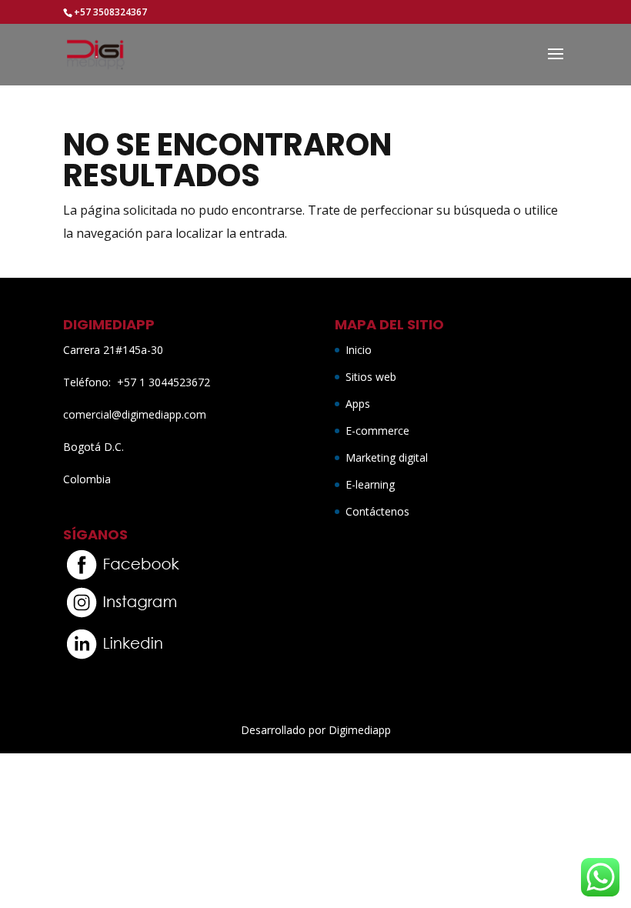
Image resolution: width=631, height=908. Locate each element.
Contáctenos (377, 511)
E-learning (370, 484)
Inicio (359, 349)
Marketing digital (387, 457)
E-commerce (377, 430)
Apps (358, 403)
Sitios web (371, 376)
